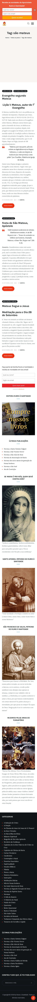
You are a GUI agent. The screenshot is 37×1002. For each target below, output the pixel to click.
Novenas (7, 894)
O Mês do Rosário (10, 897)
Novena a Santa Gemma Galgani (15, 449)
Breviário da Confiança (12, 842)
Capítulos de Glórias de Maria (14, 850)
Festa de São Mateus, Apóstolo (15, 224)
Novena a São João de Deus (13, 455)
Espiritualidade (8, 218)
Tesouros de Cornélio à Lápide (14, 922)
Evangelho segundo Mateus (14, 97)
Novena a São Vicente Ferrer (14, 452)
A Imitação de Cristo (11, 823)
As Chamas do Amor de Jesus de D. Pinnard (19, 828)
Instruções (8, 878)
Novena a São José (10, 466)
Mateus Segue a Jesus (15, 306)
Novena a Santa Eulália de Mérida (15, 961)
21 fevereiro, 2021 (7, 200)
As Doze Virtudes (10, 831)
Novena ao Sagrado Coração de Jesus (17, 889)
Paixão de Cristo (9, 902)
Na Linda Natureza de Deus (13, 886)
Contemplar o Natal (11, 858)
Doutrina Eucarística (11, 861)
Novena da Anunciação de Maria (15, 458)
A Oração (7, 825)
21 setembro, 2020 (7, 283)
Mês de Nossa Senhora (12, 883)
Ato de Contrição (10, 469)
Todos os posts (15, 37)
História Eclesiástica (11, 875)
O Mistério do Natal (11, 900)
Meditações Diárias (10, 301)
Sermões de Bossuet (11, 916)
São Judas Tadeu (10, 913)
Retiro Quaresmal (10, 908)
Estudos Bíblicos (20, 91)
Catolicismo (7, 91)
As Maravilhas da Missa (12, 834)
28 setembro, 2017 (7, 350)
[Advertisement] (18, 58)
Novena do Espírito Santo (13, 891)
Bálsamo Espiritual (10, 837)
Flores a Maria (9, 872)
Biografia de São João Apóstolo (15, 839)
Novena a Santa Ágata (11, 966)
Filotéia (6, 869)
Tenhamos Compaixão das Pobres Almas (18, 919)
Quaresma (7, 905)
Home (7, 37)
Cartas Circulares (10, 853)
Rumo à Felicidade (10, 911)
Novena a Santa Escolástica (13, 963)
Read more (8, 205)
